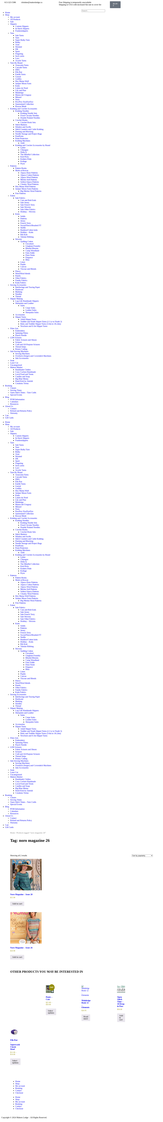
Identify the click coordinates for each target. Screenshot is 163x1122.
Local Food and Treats (24, 374)
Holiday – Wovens (27, 212)
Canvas (23, 267)
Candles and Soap (22, 376)
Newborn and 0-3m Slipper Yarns (33, 326)
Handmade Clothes (23, 370)
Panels (18, 276)
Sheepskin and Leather (24, 303)
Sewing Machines (22, 354)
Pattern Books (21, 168)
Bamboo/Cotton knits (29, 230)
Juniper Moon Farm (23, 83)
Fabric (12, 196)
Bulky (17, 42)
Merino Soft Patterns (28, 180)
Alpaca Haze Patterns (29, 173)
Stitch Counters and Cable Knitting (29, 129)
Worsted (18, 47)
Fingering (19, 54)
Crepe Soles (30, 308)
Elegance (29, 257)
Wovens (18, 239)
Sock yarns (19, 56)
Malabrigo (19, 93)
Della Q (23, 152)
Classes (13, 388)
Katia (17, 86)
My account (15, 17)
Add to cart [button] (17, 904)
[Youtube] (100, 1095)
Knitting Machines (22, 141)
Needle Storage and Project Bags (28, 134)
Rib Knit (23, 235)
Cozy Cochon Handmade (25, 372)
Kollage (23, 161)
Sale (12, 22)
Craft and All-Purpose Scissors (27, 344)
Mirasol (18, 97)
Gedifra (18, 79)
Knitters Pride (25, 159)
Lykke (22, 148)
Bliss (27, 260)
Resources (14, 404)
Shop (7, 15)
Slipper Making (16, 299)
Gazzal (18, 77)
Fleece (18, 271)
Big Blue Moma (21, 379)
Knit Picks (24, 157)
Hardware (19, 289)
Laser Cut (14, 363)
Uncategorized (16, 365)
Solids (22, 216)
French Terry (25, 223)
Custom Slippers (22, 26)
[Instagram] (93, 1095)
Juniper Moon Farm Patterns (26, 189)
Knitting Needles (22, 111)
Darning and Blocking (24, 131)
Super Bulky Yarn (22, 40)
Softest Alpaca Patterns (29, 182)
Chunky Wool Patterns (29, 184)
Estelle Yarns (20, 74)
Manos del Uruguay (23, 95)
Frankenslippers (21, 31)
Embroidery (20, 331)
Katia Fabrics (20, 283)
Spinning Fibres (21, 333)
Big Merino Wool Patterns (30, 191)
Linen (22, 262)
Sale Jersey (24, 202)
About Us (9, 406)
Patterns (13, 166)
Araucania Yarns (22, 65)
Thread (18, 296)
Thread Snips (20, 347)
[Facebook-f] (86, 1095)
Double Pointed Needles (30, 118)
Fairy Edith (30, 253)
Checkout (19, 1093)
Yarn (12, 33)
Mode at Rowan (21, 170)
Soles (22, 305)
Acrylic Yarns (20, 61)
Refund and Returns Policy (21, 411)
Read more (86, 1018)
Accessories (20, 315)
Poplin (23, 264)
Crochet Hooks (21, 120)
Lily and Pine (20, 90)
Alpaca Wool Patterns (29, 177)
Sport (17, 51)
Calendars (14, 402)
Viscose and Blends (28, 269)
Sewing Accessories (18, 285)
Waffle (23, 228)
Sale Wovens (25, 207)
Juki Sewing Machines (19, 351)
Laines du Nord (21, 88)
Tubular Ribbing (27, 237)
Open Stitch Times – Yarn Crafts (23, 392)
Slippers (13, 24)
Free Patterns (20, 193)
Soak (12, 360)
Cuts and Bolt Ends (28, 200)
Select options (51, 1012)
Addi (22, 143)
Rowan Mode (20, 106)
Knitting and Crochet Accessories (23, 109)
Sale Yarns (19, 35)
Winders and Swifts (23, 127)
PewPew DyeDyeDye (24, 102)
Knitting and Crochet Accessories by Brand (32, 145)
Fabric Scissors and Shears (26, 340)
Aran (17, 44)
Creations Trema (22, 383)
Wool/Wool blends (22, 273)
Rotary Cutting (21, 349)
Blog (7, 397)
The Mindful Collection (29, 154)
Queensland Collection (24, 104)
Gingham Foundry (32, 246)
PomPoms (19, 136)
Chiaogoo (24, 150)
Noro (17, 99)
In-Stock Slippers (22, 28)
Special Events (16, 395)
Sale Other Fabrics (27, 209)
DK (16, 49)
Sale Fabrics (20, 198)
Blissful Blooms (31, 248)
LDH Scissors (16, 338)
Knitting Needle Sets (28, 113)
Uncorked (29, 244)
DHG (17, 70)
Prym (22, 164)
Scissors (18, 342)
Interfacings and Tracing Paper (27, 287)
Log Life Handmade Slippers (27, 301)
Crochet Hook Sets (28, 122)
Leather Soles (30, 310)
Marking (18, 292)
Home (7, 12)
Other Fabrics (20, 278)
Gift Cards (9, 418)
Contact (13, 408)
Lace (17, 58)
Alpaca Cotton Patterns (29, 175)
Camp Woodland (32, 251)
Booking (8, 386)
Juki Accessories (22, 358)
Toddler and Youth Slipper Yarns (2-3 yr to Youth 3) (41, 321)
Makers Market (16, 367)
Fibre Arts (14, 328)
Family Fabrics (21, 280)
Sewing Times (16, 390)
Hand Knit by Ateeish (24, 381)
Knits (17, 214)
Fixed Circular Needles (29, 115)
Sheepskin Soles (32, 312)
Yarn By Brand (16, 63)
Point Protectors (21, 138)
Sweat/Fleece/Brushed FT (30, 225)
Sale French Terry (27, 205)
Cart (7, 415)
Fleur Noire (30, 255)
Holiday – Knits (26, 232)
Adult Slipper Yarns (28, 319)
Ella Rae (18, 72)
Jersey (22, 221)
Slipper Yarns (20, 317)
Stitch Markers (21, 125)
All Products (15, 19)
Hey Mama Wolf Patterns (25, 186)
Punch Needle (21, 335)
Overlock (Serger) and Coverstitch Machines (33, 356)
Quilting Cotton (26, 241)
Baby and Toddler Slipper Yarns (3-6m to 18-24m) (40, 324)
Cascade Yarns (21, 67)
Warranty (14, 413)
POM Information (17, 399)
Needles (18, 294)
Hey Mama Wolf (22, 81)
